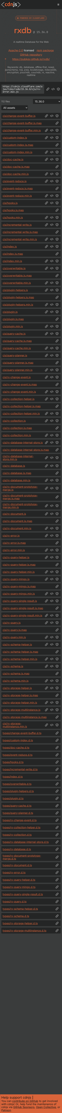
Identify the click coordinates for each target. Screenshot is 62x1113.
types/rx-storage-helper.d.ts (20, 923)
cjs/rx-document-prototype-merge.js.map (20, 497)
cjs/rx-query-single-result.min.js (22, 615)
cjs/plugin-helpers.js (15, 290)
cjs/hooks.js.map (13, 210)
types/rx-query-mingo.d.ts (19, 886)
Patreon (6, 1110)
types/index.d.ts (13, 776)
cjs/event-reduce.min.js (17, 195)
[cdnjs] (11, 4)
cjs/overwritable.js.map (17, 275)
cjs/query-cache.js (14, 333)
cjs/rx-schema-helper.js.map (20, 651)
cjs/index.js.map (13, 253)
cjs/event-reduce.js (14, 181)
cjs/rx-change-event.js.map (20, 384)
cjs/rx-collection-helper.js (18, 398)
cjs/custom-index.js (15, 137)
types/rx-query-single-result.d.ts (23, 894)
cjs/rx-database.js (14, 465)
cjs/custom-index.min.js (17, 152)
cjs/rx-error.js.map (14, 542)
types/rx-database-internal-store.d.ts (26, 841)
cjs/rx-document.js (14, 513)
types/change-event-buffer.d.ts (22, 733)
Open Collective (46, 1107)
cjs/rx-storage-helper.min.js (20, 702)
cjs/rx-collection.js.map (17, 427)
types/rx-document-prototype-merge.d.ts (22, 857)
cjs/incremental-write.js (17, 224)
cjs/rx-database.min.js (16, 480)
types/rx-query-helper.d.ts (19, 879)
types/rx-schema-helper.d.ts (20, 908)
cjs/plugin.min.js (13, 326)
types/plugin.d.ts (13, 798)
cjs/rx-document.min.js (17, 528)
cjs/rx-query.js (12, 622)
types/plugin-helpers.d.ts (18, 791)
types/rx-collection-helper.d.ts (21, 827)
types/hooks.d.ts (13, 762)
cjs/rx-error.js (11, 535)
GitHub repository (31, 54)
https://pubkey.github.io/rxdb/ (31, 59)
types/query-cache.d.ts (17, 805)
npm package (45, 50)
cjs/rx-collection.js (14, 420)
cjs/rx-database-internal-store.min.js (18, 458)
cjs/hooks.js (10, 202)
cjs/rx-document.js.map (17, 521)
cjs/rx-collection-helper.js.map (22, 406)
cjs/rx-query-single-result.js (20, 600)
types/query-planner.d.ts (18, 812)
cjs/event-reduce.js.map (18, 188)
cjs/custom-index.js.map (18, 144)
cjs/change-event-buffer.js (19, 115)
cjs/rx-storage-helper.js (17, 688)
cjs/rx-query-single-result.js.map (23, 608)
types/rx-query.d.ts (14, 901)
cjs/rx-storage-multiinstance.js (21, 709)
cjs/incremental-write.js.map (20, 231)
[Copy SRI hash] (58, 89)
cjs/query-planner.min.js (17, 369)
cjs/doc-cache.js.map (16, 166)
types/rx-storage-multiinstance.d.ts (24, 930)
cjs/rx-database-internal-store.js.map (26, 449)
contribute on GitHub (25, 1101)
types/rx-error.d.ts (14, 872)
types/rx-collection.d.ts (17, 834)
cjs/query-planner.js (15, 355)
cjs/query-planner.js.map (18, 362)
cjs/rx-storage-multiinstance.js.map (25, 717)
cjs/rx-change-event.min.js (19, 391)
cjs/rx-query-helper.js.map (19, 564)
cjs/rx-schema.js (13, 666)
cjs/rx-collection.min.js (17, 435)
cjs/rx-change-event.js (17, 377)
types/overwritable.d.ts (17, 783)
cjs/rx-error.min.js (14, 550)
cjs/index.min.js (12, 261)
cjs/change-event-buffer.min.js (22, 130)
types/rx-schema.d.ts (16, 916)
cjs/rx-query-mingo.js (16, 579)
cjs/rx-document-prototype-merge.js (20, 488)
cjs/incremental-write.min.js (20, 239)
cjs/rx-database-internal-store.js (23, 442)
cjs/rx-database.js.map (17, 473)
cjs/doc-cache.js (13, 159)
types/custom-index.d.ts (18, 740)
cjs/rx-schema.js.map (16, 673)
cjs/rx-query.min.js (14, 637)
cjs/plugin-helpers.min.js (18, 304)
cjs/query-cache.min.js (17, 348)
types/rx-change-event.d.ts (20, 820)
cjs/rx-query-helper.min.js (19, 571)
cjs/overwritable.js (14, 268)
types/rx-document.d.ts (17, 865)
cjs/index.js (10, 246)
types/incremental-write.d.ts (20, 769)
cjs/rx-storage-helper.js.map (20, 695)
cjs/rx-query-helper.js (16, 557)
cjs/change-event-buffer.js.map (22, 123)
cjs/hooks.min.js (13, 217)
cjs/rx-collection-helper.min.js (21, 413)
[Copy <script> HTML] (53, 89)
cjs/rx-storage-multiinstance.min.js (15, 725)
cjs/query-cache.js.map (17, 340)
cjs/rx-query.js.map (15, 629)
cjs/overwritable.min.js (17, 282)
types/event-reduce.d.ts (17, 754)
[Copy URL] (47, 89)
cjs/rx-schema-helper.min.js (20, 658)
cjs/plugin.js (10, 311)
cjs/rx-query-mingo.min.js (19, 593)
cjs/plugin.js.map (13, 319)
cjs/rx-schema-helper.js (17, 644)
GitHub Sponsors (23, 1107)
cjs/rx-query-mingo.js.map (19, 586)
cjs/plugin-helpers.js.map (18, 297)
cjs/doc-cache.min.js (16, 173)
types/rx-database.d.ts (17, 849)
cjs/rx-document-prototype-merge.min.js (20, 506)
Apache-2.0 (15, 50)
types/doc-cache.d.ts (16, 747)
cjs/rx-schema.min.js (15, 680)
